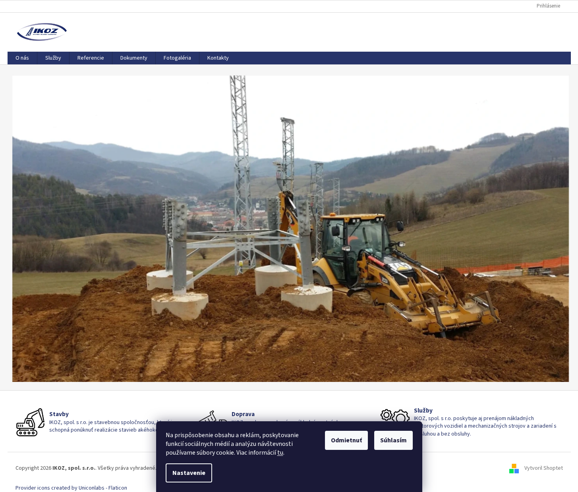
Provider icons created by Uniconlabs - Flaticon (71, 488)
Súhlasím (393, 440)
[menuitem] (22, 58)
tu (280, 452)
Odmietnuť (346, 440)
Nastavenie (188, 473)
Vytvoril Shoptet (543, 468)
